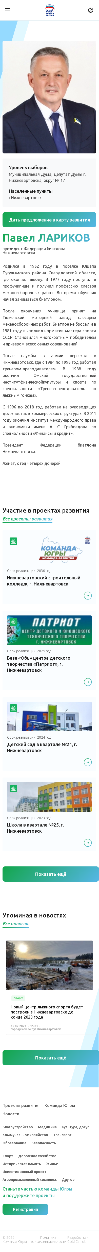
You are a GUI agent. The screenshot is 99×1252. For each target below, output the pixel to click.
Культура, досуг (75, 1127)
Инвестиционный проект (24, 1172)
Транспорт (62, 1135)
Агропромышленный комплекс (30, 1180)
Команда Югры (60, 1105)
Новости (11, 1114)
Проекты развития (21, 1105)
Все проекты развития (27, 518)
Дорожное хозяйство (37, 1156)
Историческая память (22, 1164)
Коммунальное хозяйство (25, 1135)
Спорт (8, 1156)
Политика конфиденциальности (48, 1239)
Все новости (16, 923)
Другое (68, 1180)
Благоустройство (18, 1127)
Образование (14, 1143)
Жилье (52, 1164)
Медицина (47, 1127)
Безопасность (43, 1143)
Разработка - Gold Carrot (77, 1239)
